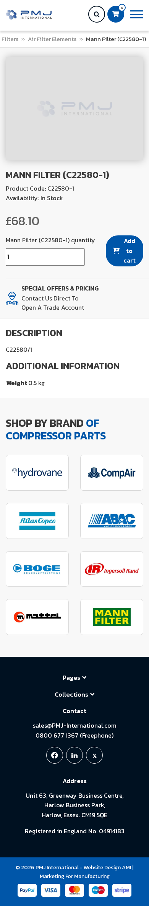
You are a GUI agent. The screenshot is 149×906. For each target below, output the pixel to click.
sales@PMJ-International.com (75, 725)
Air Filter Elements (52, 38)
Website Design (102, 868)
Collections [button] (71, 694)
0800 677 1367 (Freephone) (74, 735)
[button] (136, 14)
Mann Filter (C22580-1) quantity (50, 240)
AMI (126, 868)
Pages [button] (71, 677)
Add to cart (129, 250)
